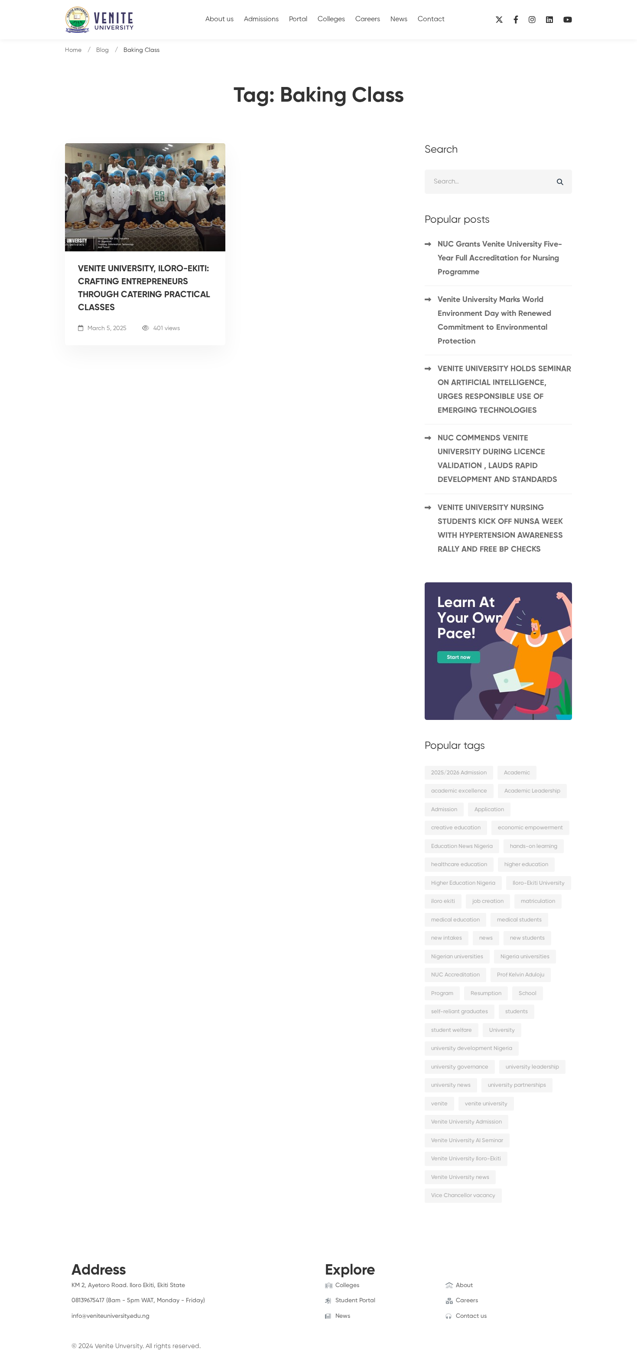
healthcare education (459, 864)
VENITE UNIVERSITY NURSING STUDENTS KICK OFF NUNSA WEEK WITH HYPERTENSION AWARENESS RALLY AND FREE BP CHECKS (500, 528)
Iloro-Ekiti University (539, 883)
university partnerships (517, 1085)
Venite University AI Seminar (467, 1140)
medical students (519, 920)
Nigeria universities (524, 957)
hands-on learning (533, 846)
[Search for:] (498, 181)
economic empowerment (530, 828)
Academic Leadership (532, 791)
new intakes (446, 938)
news (486, 938)
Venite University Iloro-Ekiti (466, 1159)
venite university (486, 1104)
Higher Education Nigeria (463, 883)
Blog (102, 50)
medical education (455, 920)
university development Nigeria (471, 1048)
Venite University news (460, 1177)
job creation (488, 901)
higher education (526, 864)
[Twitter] (85, 1324)
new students (527, 938)
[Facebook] (516, 19)
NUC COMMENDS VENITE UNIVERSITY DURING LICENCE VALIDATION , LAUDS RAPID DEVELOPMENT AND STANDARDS (497, 459)
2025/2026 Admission (459, 773)
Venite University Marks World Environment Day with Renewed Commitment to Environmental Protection (494, 320)
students (516, 1012)
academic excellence (459, 791)
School (527, 993)
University (502, 1030)
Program (442, 993)
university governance (459, 1067)
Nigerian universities (457, 957)
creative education (456, 828)
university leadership (532, 1067)
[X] (499, 19)
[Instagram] (532, 19)
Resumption (486, 993)
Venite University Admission (466, 1122)
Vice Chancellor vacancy (463, 1195)
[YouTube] (567, 19)
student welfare (451, 1030)
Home (73, 50)
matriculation (538, 901)
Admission (444, 810)
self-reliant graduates (459, 1012)
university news (451, 1085)
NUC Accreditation (455, 975)
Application (489, 810)
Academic (517, 773)
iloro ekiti (443, 901)
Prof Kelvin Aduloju (520, 975)
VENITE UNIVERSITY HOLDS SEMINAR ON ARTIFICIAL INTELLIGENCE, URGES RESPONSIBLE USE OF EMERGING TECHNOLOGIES (504, 389)
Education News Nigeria (462, 846)
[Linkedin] (549, 19)
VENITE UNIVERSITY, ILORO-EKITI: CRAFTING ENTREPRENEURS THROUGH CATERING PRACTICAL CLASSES (144, 288)
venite (439, 1104)
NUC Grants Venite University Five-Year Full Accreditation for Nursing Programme (500, 258)
